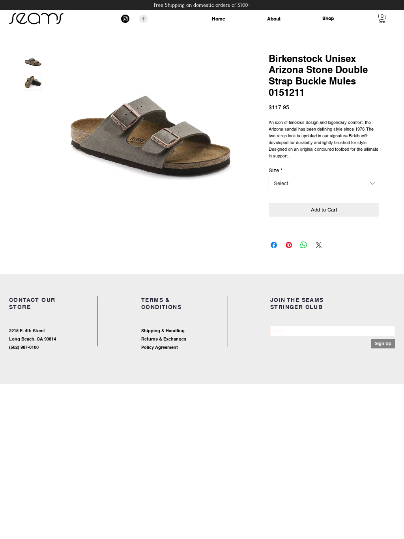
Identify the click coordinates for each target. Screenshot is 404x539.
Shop (328, 18)
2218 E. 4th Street (27, 330)
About (274, 19)
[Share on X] (319, 245)
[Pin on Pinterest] (289, 245)
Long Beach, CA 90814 (32, 339)
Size (275, 170)
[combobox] (324, 183)
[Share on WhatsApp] (304, 245)
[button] (382, 18)
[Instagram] (125, 19)
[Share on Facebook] (274, 245)
